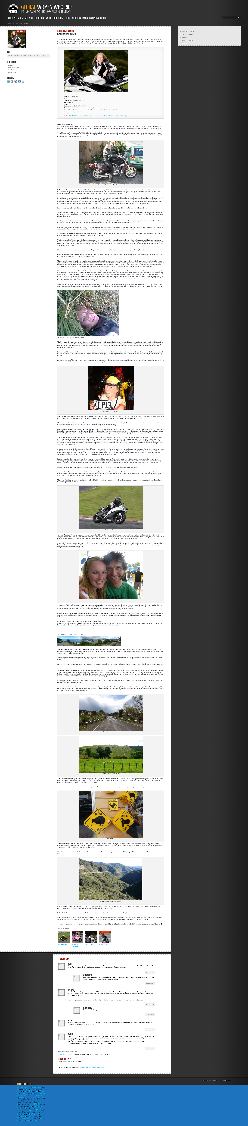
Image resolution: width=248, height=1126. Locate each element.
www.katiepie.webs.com (76, 114)
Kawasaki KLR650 (31, 1108)
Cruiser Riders (29, 1098)
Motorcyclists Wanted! (188, 31)
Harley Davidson (34, 1102)
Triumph (27, 1116)
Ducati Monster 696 (37, 1100)
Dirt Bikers (40, 1098)
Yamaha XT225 (37, 1120)
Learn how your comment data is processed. (92, 1067)
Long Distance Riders (30, 1110)
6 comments (73, 34)
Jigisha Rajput (12, 72)
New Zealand (15, 23)
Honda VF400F (23, 1106)
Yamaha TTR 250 (30, 1120)
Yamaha (39, 55)
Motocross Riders (22, 1112)
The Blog (103, 18)
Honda (35, 1103)
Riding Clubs (76, 18)
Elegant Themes (212, 1080)
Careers (85, 18)
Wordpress (227, 1080)
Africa (16, 18)
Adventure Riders (26, 1091)
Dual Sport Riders (22, 1100)
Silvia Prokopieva (13, 70)
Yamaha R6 (46, 55)
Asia (21, 18)
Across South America (37, 1089)
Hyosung (29, 1106)
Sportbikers (31, 55)
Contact (184, 43)
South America (58, 18)
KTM (39, 1108)
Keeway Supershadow (20, 55)
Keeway (10, 55)
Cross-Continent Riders (29, 1096)
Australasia (29, 18)
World (10, 18)
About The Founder (187, 40)
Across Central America (31, 1087)
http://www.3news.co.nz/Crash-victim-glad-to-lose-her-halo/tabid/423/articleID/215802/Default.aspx (99, 116)
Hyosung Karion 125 (37, 1106)
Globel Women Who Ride (65, 1054)
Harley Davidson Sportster (24, 1104)
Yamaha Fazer (29, 1118)
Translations (94, 18)
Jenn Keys (10, 65)
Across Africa (20, 1087)
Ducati (30, 1100)
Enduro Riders (22, 1102)
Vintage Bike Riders (35, 1116)
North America (46, 18)
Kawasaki (21, 1108)
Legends (67, 18)
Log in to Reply (150, 972)
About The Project (187, 34)
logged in (67, 1061)
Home (9, 23)
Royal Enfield (24, 1114)
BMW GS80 (23, 1096)
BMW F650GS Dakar (36, 1093)
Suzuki (20, 1116)
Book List (184, 37)
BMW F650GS (26, 1093)
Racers (29, 1112)
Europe (37, 18)
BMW (38, 1091)
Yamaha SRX (23, 1120)
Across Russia (26, 1089)
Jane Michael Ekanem (14, 67)
